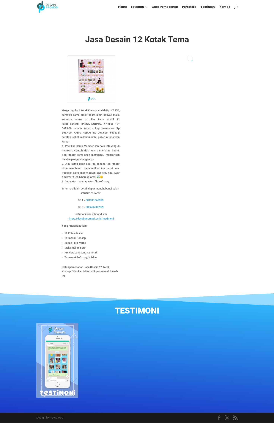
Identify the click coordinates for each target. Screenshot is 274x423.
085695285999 (95, 207)
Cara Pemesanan (165, 7)
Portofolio (189, 7)
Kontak (225, 7)
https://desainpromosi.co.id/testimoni (91, 218)
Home (122, 7)
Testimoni (208, 7)
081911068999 (95, 200)
